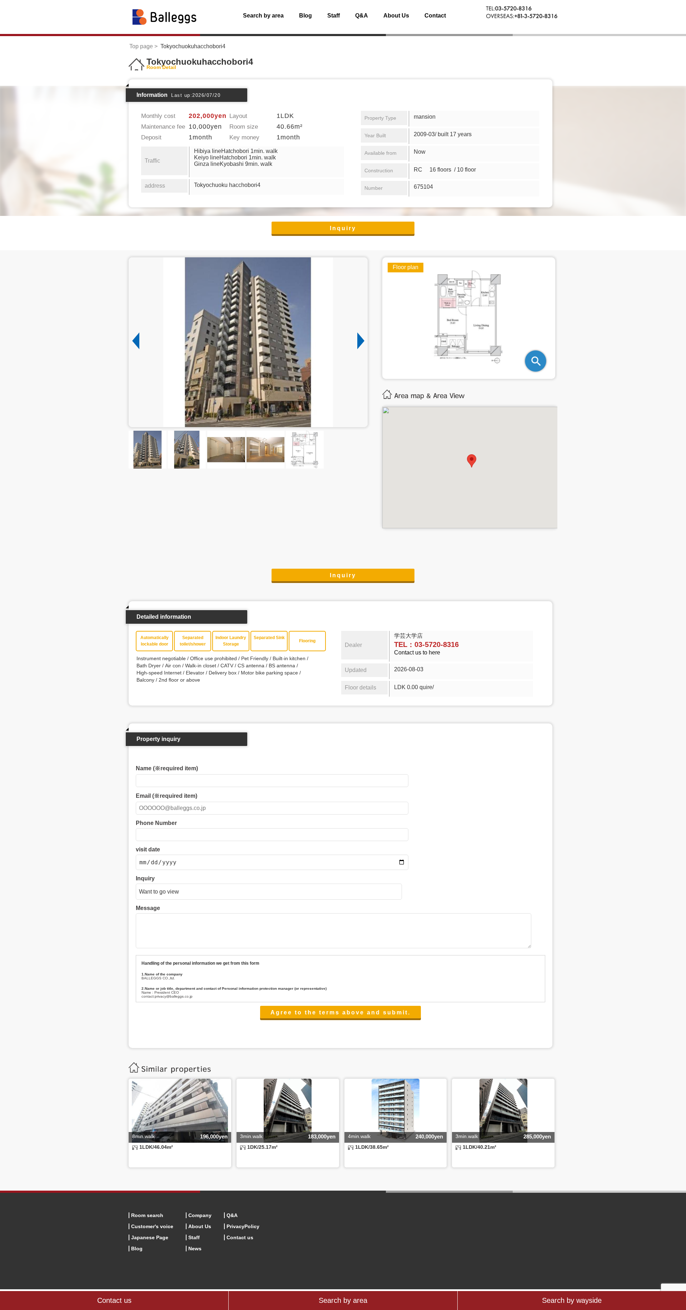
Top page (141, 46)
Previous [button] (135, 341)
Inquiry (343, 228)
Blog (305, 16)
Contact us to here (417, 652)
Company (200, 1215)
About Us (396, 16)
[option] (248, 342)
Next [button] (360, 341)
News (195, 1248)
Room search (147, 1215)
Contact (435, 16)
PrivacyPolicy (243, 1226)
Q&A (361, 16)
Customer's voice (152, 1226)
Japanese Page (149, 1237)
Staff (333, 16)
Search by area (263, 16)
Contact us (240, 1237)
